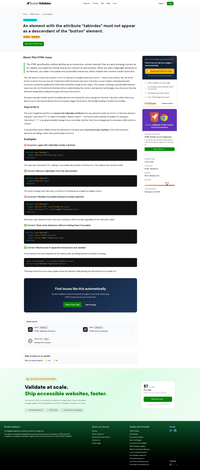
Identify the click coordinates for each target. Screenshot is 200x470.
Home (25, 14)
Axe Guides (134, 434)
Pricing (95, 3)
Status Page (96, 443)
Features (86, 3)
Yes (48, 360)
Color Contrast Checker (138, 452)
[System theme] (170, 465)
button (26, 37)
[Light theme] (173, 465)
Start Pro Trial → (158, 399)
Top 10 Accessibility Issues (139, 461)
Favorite (46, 264)
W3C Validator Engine (137, 446)
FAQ (102, 3)
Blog (108, 3)
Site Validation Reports (138, 455)
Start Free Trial (72, 304)
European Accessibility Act (139, 464)
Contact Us (96, 440)
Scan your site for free (161, 71)
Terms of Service (98, 434)
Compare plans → (168, 103)
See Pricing (90, 304)
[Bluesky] (170, 430)
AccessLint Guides (136, 437)
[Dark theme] (177, 465)
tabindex (35, 37)
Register (161, 3)
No (56, 360)
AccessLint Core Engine (138, 443)
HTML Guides (34, 14)
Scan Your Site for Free (33, 44)
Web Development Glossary (140, 449)
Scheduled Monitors (137, 458)
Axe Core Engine (136, 440)
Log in (170, 3)
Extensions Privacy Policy (101, 437)
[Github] (175, 430)
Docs (115, 3)
